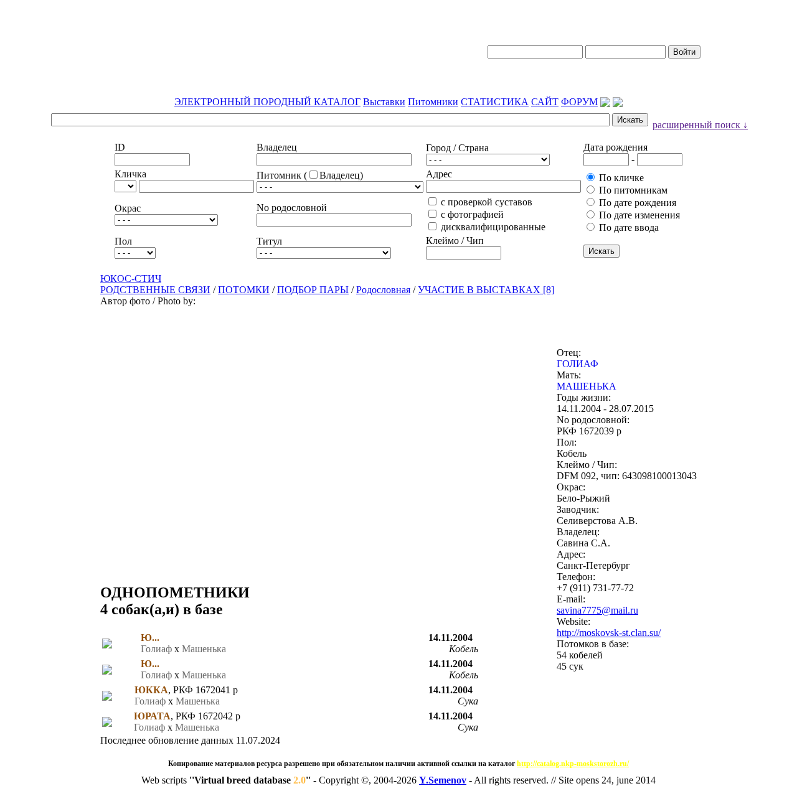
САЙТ (545, 101)
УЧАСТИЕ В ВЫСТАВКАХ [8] (486, 289)
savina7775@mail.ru (597, 610)
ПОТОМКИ (244, 289)
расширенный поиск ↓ (700, 124)
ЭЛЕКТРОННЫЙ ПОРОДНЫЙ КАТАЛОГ (267, 101)
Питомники (433, 101)
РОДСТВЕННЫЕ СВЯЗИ (155, 289)
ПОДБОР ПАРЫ (313, 289)
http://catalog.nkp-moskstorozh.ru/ (573, 763)
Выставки (384, 101)
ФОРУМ (579, 101)
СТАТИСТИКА (495, 101)
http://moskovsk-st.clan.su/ (609, 632)
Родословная (383, 289)
